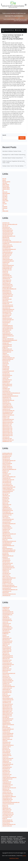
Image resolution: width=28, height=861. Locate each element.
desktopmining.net (6, 580)
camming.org (5, 616)
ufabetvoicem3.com (7, 714)
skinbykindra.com (6, 808)
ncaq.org (4, 635)
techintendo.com (6, 661)
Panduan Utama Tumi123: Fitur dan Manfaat (12, 166)
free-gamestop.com (7, 253)
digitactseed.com (6, 670)
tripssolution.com (6, 677)
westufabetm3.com (7, 438)
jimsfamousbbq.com (7, 453)
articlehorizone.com (7, 682)
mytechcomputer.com (7, 821)
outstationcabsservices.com (9, 787)
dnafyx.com (5, 645)
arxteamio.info (5, 368)
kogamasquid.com (6, 588)
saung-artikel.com (6, 281)
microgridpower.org (7, 385)
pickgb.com (5, 347)
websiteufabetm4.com (7, 718)
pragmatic (4, 206)
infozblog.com (5, 530)
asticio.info (4, 365)
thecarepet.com (6, 227)
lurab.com (4, 818)
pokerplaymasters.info (7, 233)
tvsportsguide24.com (7, 327)
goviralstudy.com (6, 573)
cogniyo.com (5, 378)
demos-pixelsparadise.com (8, 476)
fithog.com (4, 539)
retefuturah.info (6, 732)
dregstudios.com (6, 511)
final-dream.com (6, 749)
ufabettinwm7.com (6, 425)
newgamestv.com (6, 312)
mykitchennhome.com (7, 563)
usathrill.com (5, 780)
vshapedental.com (6, 781)
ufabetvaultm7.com (7, 711)
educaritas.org (5, 630)
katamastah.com (6, 360)
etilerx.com (5, 726)
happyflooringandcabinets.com (9, 340)
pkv (6, 842)
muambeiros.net (6, 529)
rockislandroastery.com (8, 814)
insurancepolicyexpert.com (8, 487)
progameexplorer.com (7, 812)
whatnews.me (5, 748)
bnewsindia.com (6, 768)
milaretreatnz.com (6, 504)
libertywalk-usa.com (7, 454)
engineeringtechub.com (8, 319)
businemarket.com (6, 291)
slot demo (4, 196)
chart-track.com (6, 517)
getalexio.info (5, 369)
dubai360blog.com (6, 329)
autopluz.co (5, 472)
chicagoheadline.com (7, 614)
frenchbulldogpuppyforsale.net (9, 586)
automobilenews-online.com (9, 796)
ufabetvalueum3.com (7, 710)
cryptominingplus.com (7, 285)
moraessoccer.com (7, 514)
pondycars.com (6, 773)
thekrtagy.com (5, 789)
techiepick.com (5, 770)
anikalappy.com (6, 721)
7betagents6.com (6, 685)
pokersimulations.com (7, 698)
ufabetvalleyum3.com (7, 435)
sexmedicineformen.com (8, 400)
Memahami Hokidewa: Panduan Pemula (11, 151)
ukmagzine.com (6, 256)
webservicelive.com (7, 825)
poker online (5, 200)
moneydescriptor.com (7, 294)
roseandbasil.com (6, 544)
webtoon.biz (5, 300)
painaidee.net (5, 297)
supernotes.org (6, 356)
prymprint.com (5, 372)
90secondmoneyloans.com (8, 673)
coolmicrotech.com (6, 792)
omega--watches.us (7, 466)
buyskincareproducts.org (8, 585)
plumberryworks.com (7, 394)
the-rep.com (5, 494)
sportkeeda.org (6, 373)
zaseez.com (5, 622)
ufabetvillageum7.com (7, 712)
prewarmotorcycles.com (8, 479)
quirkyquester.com (6, 398)
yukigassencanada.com (7, 680)
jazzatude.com (5, 498)
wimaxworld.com (6, 522)
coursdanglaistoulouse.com (8, 460)
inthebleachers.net (6, 582)
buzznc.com (5, 805)
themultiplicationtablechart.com (9, 589)
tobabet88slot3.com (7, 413)
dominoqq (4, 208)
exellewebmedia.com (7, 252)
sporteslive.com (6, 307)
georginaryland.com (7, 542)
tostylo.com (5, 272)
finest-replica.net (6, 751)
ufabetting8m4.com (7, 707)
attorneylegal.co (6, 322)
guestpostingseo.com (7, 230)
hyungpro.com (5, 303)
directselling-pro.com (7, 815)
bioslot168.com (6, 822)
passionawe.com (6, 391)
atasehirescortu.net (7, 318)
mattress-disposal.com (8, 338)
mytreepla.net (5, 696)
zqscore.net (5, 362)
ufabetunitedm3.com (7, 428)
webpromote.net (6, 535)
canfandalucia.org (6, 783)
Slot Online (22, 18)
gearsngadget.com (6, 690)
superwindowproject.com (8, 567)
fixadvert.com (5, 470)
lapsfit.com (5, 693)
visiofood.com (5, 761)
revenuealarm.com (6, 817)
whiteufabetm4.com (7, 720)
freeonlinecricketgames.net (8, 523)
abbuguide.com (6, 654)
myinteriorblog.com (7, 767)
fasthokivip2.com (6, 283)
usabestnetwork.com (7, 259)
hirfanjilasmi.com (6, 381)
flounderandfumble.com (8, 729)
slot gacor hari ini (18, 839)
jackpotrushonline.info (7, 246)
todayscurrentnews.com (8, 415)
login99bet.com (6, 610)
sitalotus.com (5, 354)
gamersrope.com (6, 250)
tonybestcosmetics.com (8, 803)
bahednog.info (5, 237)
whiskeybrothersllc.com (8, 439)
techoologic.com (6, 776)
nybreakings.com (6, 786)
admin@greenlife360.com (8, 30)
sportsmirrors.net (6, 315)
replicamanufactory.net (7, 699)
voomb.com (5, 324)
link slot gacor (5, 186)
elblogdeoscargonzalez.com (9, 533)
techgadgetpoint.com (7, 325)
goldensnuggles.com (7, 266)
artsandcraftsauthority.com (8, 824)
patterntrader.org (6, 351)
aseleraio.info (5, 363)
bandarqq (3, 841)
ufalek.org (4, 337)
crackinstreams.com (7, 688)
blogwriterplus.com (7, 228)
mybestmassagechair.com (8, 551)
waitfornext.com (6, 743)
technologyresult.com (7, 655)
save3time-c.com (6, 473)
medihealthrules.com (7, 778)
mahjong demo (6, 187)
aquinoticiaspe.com (7, 287)
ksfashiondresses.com (7, 350)
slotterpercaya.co (6, 403)
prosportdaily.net (6, 754)
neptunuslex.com (6, 462)
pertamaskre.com (6, 240)
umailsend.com (6, 262)
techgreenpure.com (7, 663)
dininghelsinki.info (6, 723)
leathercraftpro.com (7, 384)
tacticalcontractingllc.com (8, 410)
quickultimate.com (6, 397)
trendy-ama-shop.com (7, 758)
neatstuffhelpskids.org (7, 513)
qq (3, 190)
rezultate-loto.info (6, 701)
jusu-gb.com (5, 225)
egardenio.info (5, 366)
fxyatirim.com (5, 652)
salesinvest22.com (6, 755)
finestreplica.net (6, 727)
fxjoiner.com (5, 806)
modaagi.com (5, 506)
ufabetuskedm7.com (7, 431)
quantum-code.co (6, 746)
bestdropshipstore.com (8, 664)
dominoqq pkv (12, 836)
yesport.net (5, 271)
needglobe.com (6, 388)
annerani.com (5, 497)
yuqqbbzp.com (5, 683)
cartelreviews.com (6, 666)
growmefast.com (6, 332)
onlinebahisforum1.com (7, 613)
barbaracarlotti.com (7, 579)
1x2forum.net (5, 608)
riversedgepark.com (7, 620)
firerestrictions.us (6, 526)
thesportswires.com (7, 302)
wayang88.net (5, 717)
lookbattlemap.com (7, 268)
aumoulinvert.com (6, 564)
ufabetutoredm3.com (7, 432)
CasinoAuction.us (6, 560)
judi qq (4, 180)
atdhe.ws (4, 547)
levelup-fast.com (6, 695)
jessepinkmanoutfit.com (8, 261)
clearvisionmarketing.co (8, 745)
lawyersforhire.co (6, 290)
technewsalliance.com (7, 734)
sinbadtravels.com (6, 255)
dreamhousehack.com (7, 793)
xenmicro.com (5, 636)
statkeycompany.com (7, 488)
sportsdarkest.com (7, 299)
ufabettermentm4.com (7, 422)
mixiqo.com (5, 387)
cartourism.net (5, 575)
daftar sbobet (5, 184)
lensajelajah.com (6, 632)
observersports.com (7, 284)
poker (3, 202)
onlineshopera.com (6, 638)
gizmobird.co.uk (6, 457)
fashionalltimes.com (7, 798)
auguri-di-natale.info (7, 463)
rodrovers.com (6, 676)
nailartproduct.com (6, 668)
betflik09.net (5, 633)
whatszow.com (6, 658)
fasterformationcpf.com (8, 265)
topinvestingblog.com (7, 491)
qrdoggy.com (5, 343)
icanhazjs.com (5, 570)
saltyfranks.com (6, 495)
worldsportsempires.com (8, 357)
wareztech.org (5, 258)
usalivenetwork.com (7, 244)
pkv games (9, 838)
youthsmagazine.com (7, 296)
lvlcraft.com (5, 671)
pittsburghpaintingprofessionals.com (11, 393)
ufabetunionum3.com (7, 708)
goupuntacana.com (6, 619)
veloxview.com (6, 437)
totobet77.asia (6, 416)
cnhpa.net (4, 353)
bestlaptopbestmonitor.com (9, 541)
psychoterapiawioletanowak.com (10, 395)
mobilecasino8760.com (7, 555)
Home (16, 18)
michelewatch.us (6, 464)
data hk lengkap (6, 193)
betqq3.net (5, 557)
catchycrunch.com (6, 623)
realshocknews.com (7, 346)
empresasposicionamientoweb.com (10, 802)
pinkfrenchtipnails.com (7, 310)
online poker (5, 211)
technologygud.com (7, 344)
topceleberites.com (7, 705)
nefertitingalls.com (6, 626)
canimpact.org (5, 572)
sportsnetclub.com (6, 275)
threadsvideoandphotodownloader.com (11, 241)
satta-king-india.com (7, 679)
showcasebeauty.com (7, 485)
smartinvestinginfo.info (7, 733)
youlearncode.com (6, 651)
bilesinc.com (5, 503)
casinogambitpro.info (7, 231)
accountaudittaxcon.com (8, 371)
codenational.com (6, 811)
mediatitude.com (6, 478)
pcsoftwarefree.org (7, 642)
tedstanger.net (6, 737)
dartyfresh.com (6, 639)
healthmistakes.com (7, 349)
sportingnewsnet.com (7, 305)
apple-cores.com (6, 576)
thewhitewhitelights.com (8, 545)
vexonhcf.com (5, 475)
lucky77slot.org (6, 331)
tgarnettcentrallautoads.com (9, 469)
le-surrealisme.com (7, 484)
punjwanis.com (5, 222)
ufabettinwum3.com (7, 426)
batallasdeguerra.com (7, 510)
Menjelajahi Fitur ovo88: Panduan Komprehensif (13, 154)
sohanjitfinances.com (7, 406)
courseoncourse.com (7, 234)
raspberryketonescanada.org (9, 777)
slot (3, 31)
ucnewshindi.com (6, 247)
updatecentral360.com (7, 359)
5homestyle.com (6, 595)
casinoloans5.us (6, 558)
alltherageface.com (7, 809)
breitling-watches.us (7, 467)
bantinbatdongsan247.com (8, 236)
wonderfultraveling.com (8, 519)
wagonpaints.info (6, 742)
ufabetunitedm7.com (7, 429)
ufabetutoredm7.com (7, 434)
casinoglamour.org (6, 591)
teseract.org (5, 756)
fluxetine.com (5, 554)
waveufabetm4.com (7, 715)
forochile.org (5, 516)
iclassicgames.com (6, 280)
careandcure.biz (6, 376)
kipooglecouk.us (6, 561)
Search (4, 135)
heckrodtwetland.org (7, 548)
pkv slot (4, 178)
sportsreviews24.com (7, 328)
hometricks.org (6, 382)
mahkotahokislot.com (7, 334)
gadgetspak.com (6, 689)
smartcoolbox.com (6, 404)
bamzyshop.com (6, 771)
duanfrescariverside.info (8, 724)
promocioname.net (6, 520)
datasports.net (6, 316)
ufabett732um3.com (7, 739)
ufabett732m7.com (7, 759)
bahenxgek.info (6, 239)
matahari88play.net (7, 293)
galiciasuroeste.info (7, 509)
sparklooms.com (6, 409)
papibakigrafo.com (6, 569)
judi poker (4, 183)
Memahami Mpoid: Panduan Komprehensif (12, 157)
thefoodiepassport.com (8, 566)
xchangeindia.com (6, 790)
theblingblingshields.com (8, 309)
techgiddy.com (5, 243)
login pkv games (6, 181)
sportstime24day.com (7, 306)
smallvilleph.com (6, 507)
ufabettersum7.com (7, 423)
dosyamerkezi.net (6, 482)
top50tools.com (6, 492)
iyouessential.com (6, 648)
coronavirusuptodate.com (8, 686)
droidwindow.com (6, 762)
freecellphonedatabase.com (9, 249)
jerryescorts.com (6, 321)
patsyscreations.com (7, 627)
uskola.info (4, 740)
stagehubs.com (6, 607)
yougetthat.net (6, 274)
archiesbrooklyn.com (7, 528)
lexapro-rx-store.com (7, 583)
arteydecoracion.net (7, 538)
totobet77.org (5, 417)
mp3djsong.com (6, 459)
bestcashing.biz (6, 525)
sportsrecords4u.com (7, 704)
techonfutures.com (6, 774)
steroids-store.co (6, 536)
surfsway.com (5, 667)
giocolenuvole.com (6, 646)
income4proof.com (6, 629)
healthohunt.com (6, 730)
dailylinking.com (6, 644)
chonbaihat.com (6, 532)
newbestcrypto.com (7, 277)
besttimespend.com (7, 375)
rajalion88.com (5, 617)
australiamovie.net (6, 456)
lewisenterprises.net (7, 641)
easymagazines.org (7, 379)
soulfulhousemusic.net (7, 407)
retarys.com (5, 263)
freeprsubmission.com (7, 764)
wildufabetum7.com (7, 441)
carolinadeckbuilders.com (8, 489)
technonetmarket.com (7, 736)
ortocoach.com (6, 390)
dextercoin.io (5, 592)
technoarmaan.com (6, 800)
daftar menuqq (4, 836)
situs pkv (4, 203)
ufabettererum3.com (7, 420)
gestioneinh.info (6, 752)
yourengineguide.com (7, 784)
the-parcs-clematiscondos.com (9, 224)
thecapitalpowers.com (7, 412)
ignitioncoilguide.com (7, 820)
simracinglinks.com (6, 481)
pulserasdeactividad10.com (9, 577)
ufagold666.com (6, 765)
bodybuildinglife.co (6, 341)
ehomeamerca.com (7, 660)
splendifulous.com (6, 702)
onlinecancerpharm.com (8, 335)
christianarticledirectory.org (9, 594)
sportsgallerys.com (7, 313)
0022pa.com (5, 500)
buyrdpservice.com (7, 269)
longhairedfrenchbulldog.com (9, 288)
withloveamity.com (6, 649)
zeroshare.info (5, 501)
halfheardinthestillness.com (8, 550)
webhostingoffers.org (7, 657)
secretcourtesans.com (7, 611)
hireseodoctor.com (6, 692)
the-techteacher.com (7, 795)
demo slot (4, 192)
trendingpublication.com (8, 419)
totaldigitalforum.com (7, 799)
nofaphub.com (5, 624)
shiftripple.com (6, 401)
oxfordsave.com (6, 278)
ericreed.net (5, 553)
